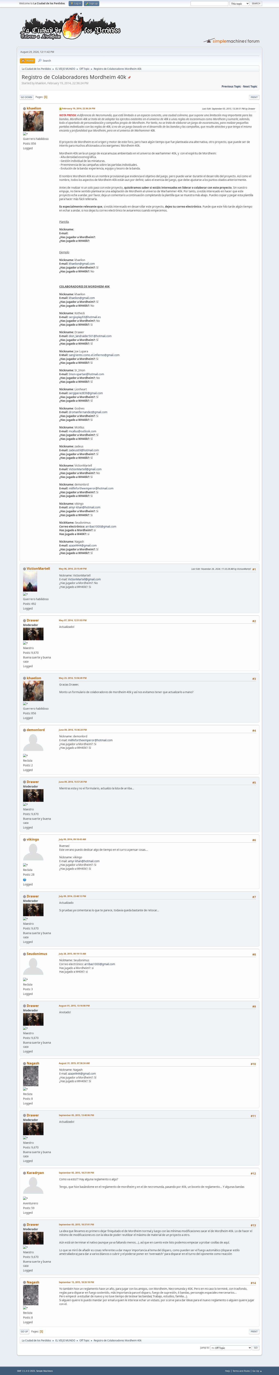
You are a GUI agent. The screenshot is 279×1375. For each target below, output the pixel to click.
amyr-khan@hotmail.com (84, 507)
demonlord (36, 730)
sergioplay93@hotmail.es (85, 317)
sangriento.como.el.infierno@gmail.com (94, 355)
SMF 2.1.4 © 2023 (26, 1371)
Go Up (24, 1331)
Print (254, 97)
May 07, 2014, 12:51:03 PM (73, 620)
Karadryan (35, 1172)
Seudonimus (37, 953)
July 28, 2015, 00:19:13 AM (72, 953)
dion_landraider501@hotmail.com (90, 336)
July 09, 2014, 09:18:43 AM (72, 839)
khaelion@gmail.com (82, 263)
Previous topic (231, 86)
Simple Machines (44, 1371)
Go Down (26, 97)
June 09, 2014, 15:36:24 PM (73, 729)
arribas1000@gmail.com (101, 526)
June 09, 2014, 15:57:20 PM (73, 781)
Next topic (250, 86)
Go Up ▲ (257, 1370)
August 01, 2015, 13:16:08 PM (74, 1005)
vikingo (33, 839)
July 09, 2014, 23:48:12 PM (72, 896)
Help (227, 1370)
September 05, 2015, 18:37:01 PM (76, 1224)
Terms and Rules (241, 1370)
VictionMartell (38, 568)
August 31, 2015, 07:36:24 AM (74, 1063)
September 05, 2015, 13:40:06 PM (76, 1115)
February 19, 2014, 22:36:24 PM (78, 108)
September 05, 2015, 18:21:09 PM (76, 1172)
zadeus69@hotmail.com (84, 450)
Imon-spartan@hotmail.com (86, 374)
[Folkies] (24, 879)
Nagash (33, 1063)
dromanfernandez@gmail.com (88, 412)
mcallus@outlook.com (82, 431)
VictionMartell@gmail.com (85, 469)
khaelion (34, 108)
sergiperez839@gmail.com (86, 393)
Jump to (204, 1347)
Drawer (33, 620)
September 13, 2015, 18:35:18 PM (76, 1282)
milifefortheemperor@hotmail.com (91, 488)
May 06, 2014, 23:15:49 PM (73, 568)
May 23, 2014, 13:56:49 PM (73, 677)
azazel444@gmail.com (83, 545)
